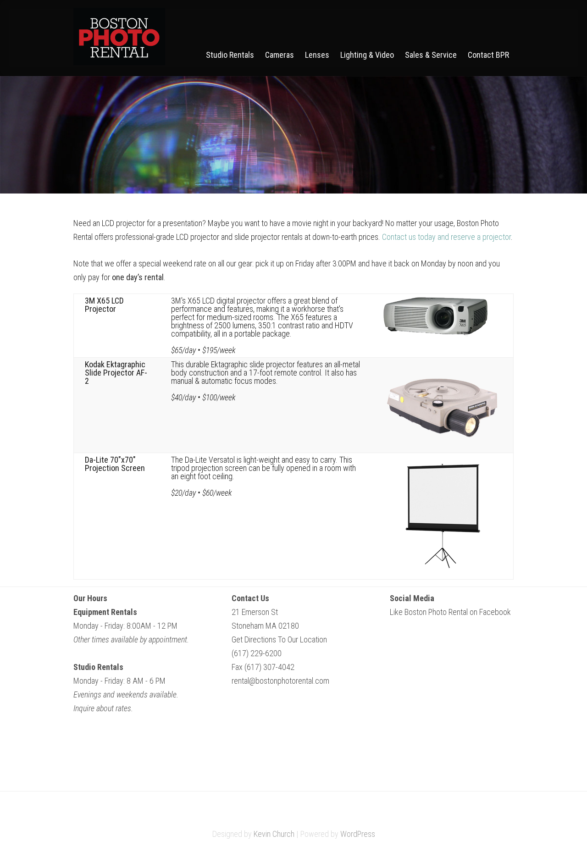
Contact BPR (488, 55)
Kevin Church (274, 834)
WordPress (357, 834)
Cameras (279, 55)
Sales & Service (431, 55)
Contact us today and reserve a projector (446, 237)
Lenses (317, 55)
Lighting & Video (367, 55)
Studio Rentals (230, 55)
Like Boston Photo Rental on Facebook (450, 612)
